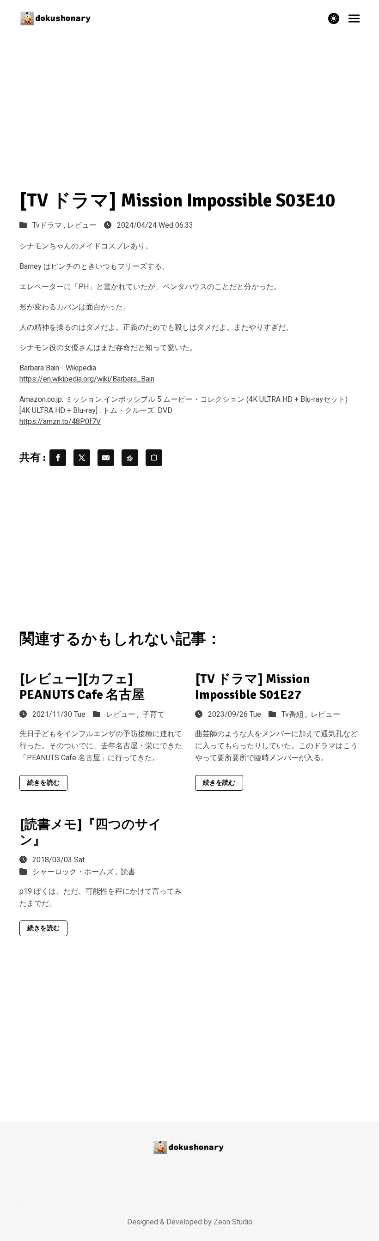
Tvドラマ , (49, 225)
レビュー (82, 225)
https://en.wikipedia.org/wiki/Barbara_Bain (86, 379)
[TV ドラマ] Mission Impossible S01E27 (252, 687)
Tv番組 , (295, 714)
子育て (153, 714)
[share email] (106, 457)
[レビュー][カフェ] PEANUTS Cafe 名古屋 (82, 687)
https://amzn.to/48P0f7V (60, 421)
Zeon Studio (233, 1222)
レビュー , (123, 714)
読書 (128, 872)
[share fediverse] (130, 457)
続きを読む (43, 782)
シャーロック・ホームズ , (75, 872)
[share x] (81, 457)
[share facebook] (57, 457)
